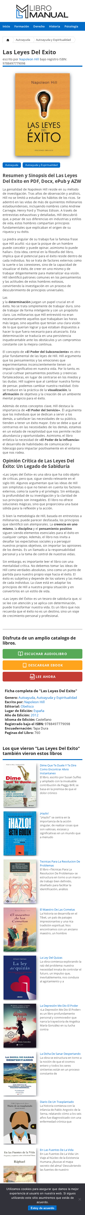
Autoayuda (23, 40)
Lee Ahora (45, 676)
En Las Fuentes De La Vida (56, 1150)
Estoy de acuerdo (42, 1208)
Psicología (71, 26)
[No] (79, 1199)
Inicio (6, 26)
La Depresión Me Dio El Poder (59, 1006)
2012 (35, 715)
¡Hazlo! (44, 813)
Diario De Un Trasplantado (57, 1102)
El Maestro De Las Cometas (57, 909)
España (39, 710)
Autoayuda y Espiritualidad (53, 40)
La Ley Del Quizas (51, 958)
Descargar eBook (45, 665)
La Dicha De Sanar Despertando (60, 1054)
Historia (54, 26)
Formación (21, 26)
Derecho (39, 26)
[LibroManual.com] (42, 12)
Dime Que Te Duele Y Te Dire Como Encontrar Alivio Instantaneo (58, 769)
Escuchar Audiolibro (45, 654)
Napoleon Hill (29, 59)
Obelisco (27, 706)
